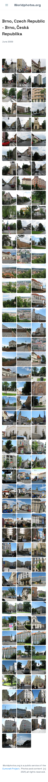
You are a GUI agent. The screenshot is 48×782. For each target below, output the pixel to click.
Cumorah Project (10, 768)
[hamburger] (6, 5)
